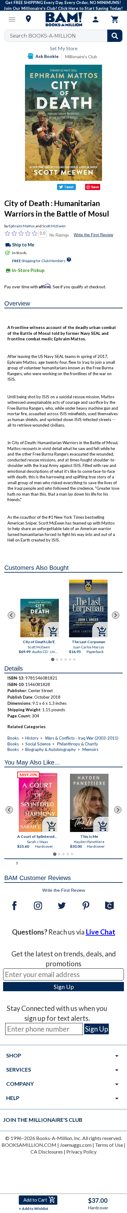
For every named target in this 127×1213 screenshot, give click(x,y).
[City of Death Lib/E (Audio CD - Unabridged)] (39, 618)
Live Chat (100, 932)
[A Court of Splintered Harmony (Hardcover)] (38, 802)
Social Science (38, 743)
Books (13, 738)
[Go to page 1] (52, 659)
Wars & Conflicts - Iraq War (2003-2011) (81, 738)
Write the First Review (93, 235)
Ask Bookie (47, 56)
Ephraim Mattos (22, 226)
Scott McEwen (54, 226)
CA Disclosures (47, 1151)
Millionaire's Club (81, 56)
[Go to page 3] (61, 659)
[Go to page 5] (70, 659)
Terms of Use (109, 1145)
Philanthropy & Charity (77, 743)
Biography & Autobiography (50, 749)
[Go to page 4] (65, 659)
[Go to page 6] (74, 659)
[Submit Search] (114, 36)
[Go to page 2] (57, 659)
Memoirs (90, 749)
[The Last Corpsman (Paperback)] (88, 608)
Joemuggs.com (76, 1145)
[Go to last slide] (11, 615)
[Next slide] (115, 615)
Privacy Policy (81, 1151)
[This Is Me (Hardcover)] (89, 803)
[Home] (63, 19)
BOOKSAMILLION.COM (29, 1145)
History (32, 738)
